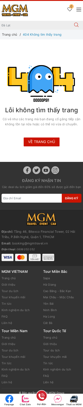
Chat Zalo (25, 404)
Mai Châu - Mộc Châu (58, 297)
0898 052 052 (26, 249)
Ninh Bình (50, 310)
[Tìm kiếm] (76, 25)
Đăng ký (71, 198)
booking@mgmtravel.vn (30, 243)
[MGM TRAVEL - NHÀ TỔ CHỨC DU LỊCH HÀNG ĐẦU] (15, 10)
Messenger (57, 404)
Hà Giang (49, 284)
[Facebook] (27, 170)
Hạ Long (49, 316)
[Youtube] (46, 170)
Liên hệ (7, 323)
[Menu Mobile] (77, 9)
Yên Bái (48, 303)
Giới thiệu (8, 284)
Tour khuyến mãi (13, 297)
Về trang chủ (41, 142)
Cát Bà (47, 323)
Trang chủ (9, 278)
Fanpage (9, 404)
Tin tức (7, 303)
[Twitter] (36, 170)
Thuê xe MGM (74, 404)
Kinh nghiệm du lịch (16, 310)
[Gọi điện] (41, 396)
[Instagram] (55, 170)
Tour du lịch (10, 291)
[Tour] (41, 219)
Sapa (46, 278)
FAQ (5, 316)
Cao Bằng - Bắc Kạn (57, 291)
